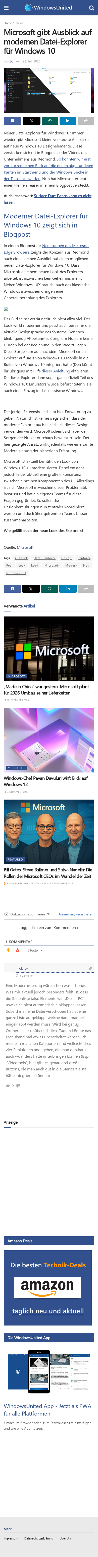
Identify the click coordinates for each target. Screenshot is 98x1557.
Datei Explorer (45, 558)
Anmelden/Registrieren (75, 914)
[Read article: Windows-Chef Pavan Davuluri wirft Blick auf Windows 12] (49, 740)
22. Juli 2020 (31, 61)
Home (8, 23)
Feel (9, 565)
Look (35, 565)
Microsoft (25, 547)
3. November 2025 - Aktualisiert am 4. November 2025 (39, 883)
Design (66, 558)
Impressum (11, 1538)
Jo (11, 61)
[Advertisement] (49, 1181)
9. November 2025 (17, 792)
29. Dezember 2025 (17, 700)
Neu (86, 565)
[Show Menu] (6, 7)
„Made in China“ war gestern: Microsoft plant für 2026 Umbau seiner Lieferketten (46, 689)
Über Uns (66, 1538)
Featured (15, 859)
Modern (71, 565)
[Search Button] (91, 7)
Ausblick (21, 558)
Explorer (84, 558)
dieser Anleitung (55, 370)
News (19, 23)
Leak (21, 565)
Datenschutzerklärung (38, 1538)
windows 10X (16, 573)
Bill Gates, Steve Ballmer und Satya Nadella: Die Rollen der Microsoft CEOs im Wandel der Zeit (48, 873)
